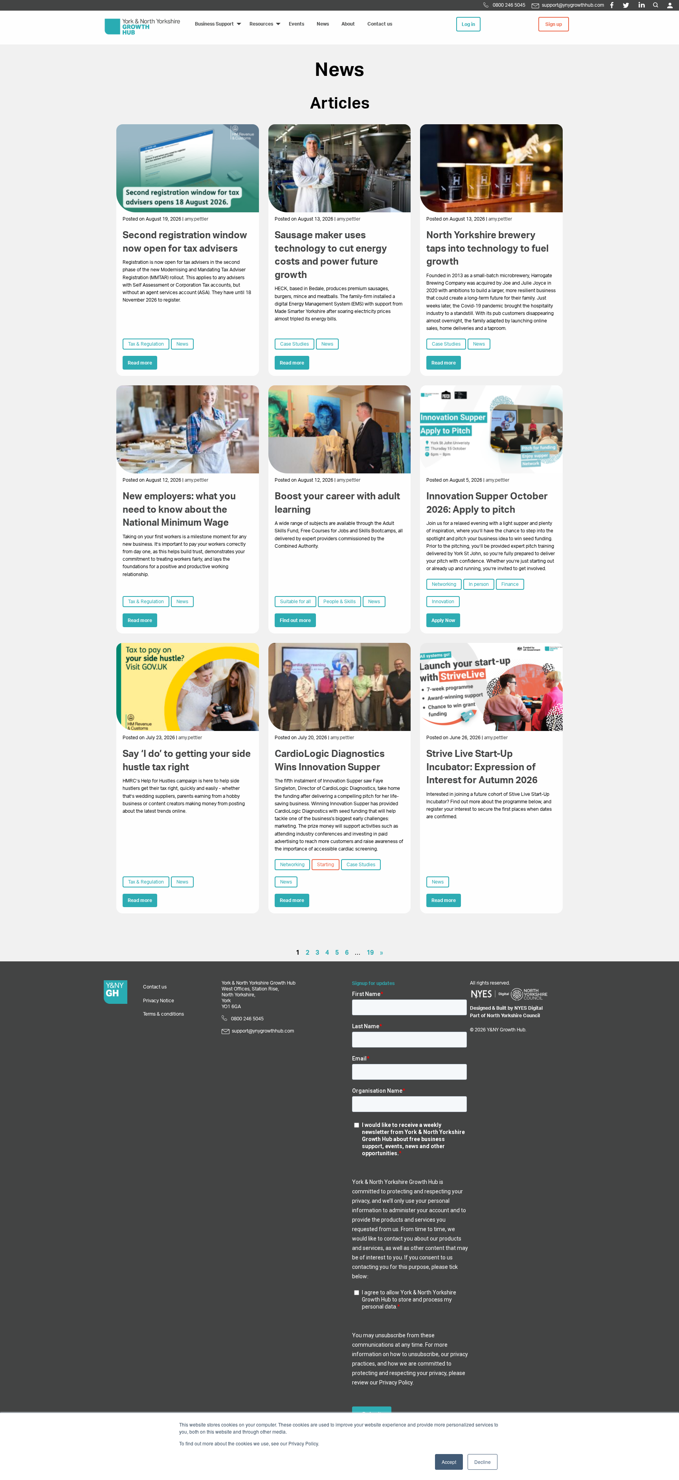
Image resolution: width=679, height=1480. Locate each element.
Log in (468, 24)
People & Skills (339, 601)
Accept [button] (449, 1461)
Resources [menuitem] (261, 24)
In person (479, 584)
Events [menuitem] (296, 24)
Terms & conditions (163, 1014)
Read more (140, 363)
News (182, 344)
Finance (510, 584)
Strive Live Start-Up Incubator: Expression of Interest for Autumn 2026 (482, 767)
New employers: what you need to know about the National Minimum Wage (179, 510)
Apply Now (443, 620)
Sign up (553, 24)
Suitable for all (295, 601)
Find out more (295, 620)
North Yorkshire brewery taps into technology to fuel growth (487, 249)
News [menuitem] (323, 24)
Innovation (443, 601)
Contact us (155, 987)
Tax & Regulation (146, 344)
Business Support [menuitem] (214, 24)
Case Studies (294, 344)
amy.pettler (196, 219)
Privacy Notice (158, 1000)
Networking (444, 584)
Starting (325, 864)
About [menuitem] (348, 24)
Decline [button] (482, 1461)
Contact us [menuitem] (379, 24)
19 (370, 953)
